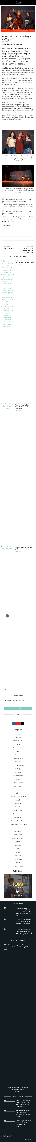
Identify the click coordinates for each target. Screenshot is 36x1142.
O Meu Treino (18, 810)
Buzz (18, 751)
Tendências (18, 859)
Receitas (18, 845)
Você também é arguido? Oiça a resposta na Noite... (18, 1088)
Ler (18, 789)
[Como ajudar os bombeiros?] (7, 330)
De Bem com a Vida (18, 765)
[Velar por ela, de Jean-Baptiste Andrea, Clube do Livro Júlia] (7, 473)
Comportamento (18, 758)
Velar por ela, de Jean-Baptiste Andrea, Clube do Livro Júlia (24, 407)
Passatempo (18, 817)
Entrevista (18, 779)
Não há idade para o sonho (18, 796)
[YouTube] (18, 723)
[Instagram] (22, 723)
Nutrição (18, 807)
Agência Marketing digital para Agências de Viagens (19, 1135)
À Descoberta (18, 737)
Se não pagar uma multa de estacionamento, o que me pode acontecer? (23, 1123)
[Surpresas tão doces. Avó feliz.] (7, 616)
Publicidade (18, 831)
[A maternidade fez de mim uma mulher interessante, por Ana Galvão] (9, 1114)
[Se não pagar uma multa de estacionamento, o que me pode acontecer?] (9, 1124)
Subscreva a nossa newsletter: (14, 700)
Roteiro (18, 849)
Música (18, 793)
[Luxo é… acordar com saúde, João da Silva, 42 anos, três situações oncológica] (9, 1104)
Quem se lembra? (18, 838)
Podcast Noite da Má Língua (18, 824)
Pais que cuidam (18, 814)
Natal (18, 800)
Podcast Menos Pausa (18, 821)
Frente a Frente (18, 782)
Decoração (18, 769)
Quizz (18, 842)
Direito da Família (18, 776)
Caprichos (18, 755)
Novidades (13, 34)
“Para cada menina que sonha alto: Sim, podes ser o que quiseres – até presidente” (24, 932)
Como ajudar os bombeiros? (24, 262)
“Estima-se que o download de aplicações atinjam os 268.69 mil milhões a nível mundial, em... (23, 911)
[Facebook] (14, 723)
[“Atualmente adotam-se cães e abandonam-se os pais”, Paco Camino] (9, 922)
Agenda (18, 744)
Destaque (5, 34)
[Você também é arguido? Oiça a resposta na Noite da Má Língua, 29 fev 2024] (18, 1014)
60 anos (18, 734)
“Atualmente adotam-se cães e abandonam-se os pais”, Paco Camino (23, 921)
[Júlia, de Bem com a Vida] (18, 2)
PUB (18, 828)
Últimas (18, 862)
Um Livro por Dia (27, 403)
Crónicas (18, 762)
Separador (18, 855)
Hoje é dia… (18, 786)
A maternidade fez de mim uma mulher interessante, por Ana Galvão (23, 1113)
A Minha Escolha (18, 741)
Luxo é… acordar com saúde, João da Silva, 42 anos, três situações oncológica (23, 1103)
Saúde (18, 852)
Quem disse (18, 835)
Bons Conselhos (18, 748)
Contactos (28, 1139)
